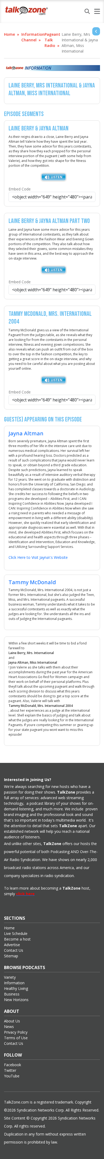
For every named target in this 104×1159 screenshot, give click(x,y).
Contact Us (13, 950)
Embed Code (20, 189)
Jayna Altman (26, 433)
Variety (10, 977)
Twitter (10, 1070)
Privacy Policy (15, 1032)
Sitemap (11, 955)
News (9, 1026)
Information (14, 982)
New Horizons (16, 999)
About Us (12, 1020)
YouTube (11, 1075)
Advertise (12, 944)
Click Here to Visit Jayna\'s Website (38, 557)
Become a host (17, 939)
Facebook (12, 1064)
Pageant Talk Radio (52, 40)
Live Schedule (15, 933)
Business (11, 994)
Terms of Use (16, 1037)
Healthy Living (16, 988)
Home (9, 34)
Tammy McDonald (32, 582)
